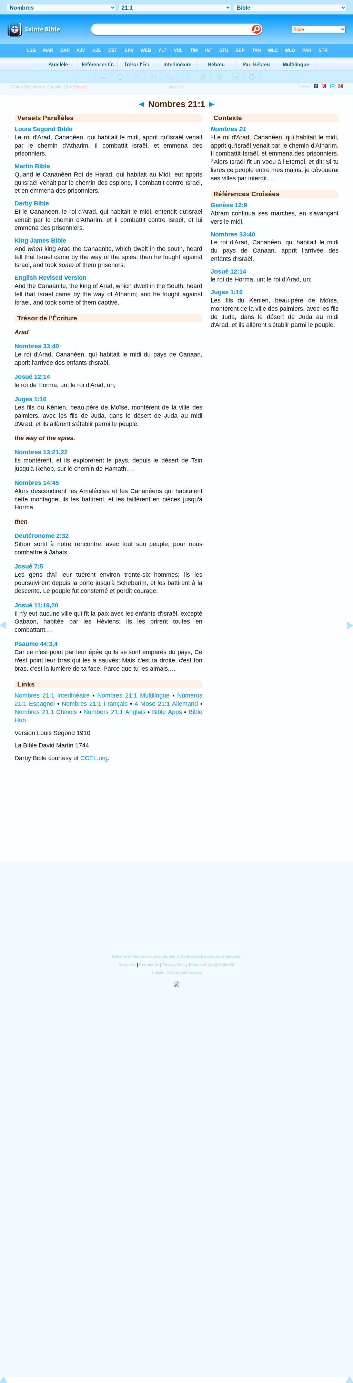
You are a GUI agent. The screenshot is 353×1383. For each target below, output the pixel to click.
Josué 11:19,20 (36, 605)
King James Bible (40, 240)
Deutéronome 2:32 (41, 535)
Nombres (33, 87)
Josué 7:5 (28, 566)
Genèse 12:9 (229, 205)
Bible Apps (167, 712)
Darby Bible (31, 203)
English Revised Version (50, 277)
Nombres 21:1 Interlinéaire (52, 695)
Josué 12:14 (32, 376)
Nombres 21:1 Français (95, 703)
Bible (15, 87)
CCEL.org (94, 758)
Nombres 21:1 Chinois (45, 712)
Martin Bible (32, 166)
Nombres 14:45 (36, 482)
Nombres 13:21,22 (41, 452)
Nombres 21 (228, 129)
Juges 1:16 (30, 399)
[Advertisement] (176, 818)
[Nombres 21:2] (344, 640)
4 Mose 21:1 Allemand (166, 703)
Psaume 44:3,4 (36, 643)
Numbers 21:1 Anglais (114, 712)
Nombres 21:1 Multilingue (133, 695)
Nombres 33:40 (36, 346)
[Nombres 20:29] (8, 640)
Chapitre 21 (58, 87)
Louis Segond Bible (43, 129)
